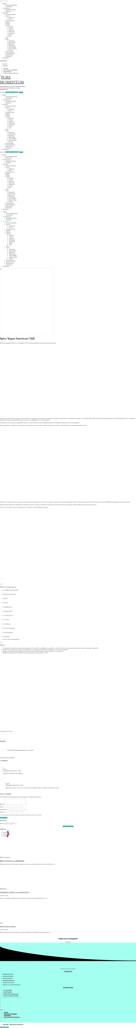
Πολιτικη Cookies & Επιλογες (10, 73)
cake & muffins (12, 47)
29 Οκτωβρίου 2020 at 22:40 (10, 771)
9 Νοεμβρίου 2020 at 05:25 (12, 785)
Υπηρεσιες (8, 11)
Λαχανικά (11, 27)
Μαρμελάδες (11, 45)
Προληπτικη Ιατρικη (11, 9)
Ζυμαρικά (11, 30)
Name (1, 807)
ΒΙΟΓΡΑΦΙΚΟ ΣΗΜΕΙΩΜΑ (10, 70)
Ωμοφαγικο (11, 41)
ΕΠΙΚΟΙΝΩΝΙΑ (7, 71)
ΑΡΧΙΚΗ (5, 68)
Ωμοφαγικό (11, 17)
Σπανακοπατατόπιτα (8, 926)
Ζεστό (10, 19)
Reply (19, 771)
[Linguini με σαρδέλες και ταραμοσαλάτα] (13, 886)
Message (2, 804)
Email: (2, 823)
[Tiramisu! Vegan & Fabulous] (18, 757)
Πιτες (1, 923)
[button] (68, 1010)
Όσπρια (10, 28)
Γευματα (8, 25)
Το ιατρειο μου (6, 8)
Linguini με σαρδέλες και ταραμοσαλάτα (14, 892)
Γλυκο (7, 39)
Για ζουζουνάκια (10, 20)
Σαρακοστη (9, 56)
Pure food (5, 13)
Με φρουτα (11, 44)
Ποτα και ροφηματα (11, 14)
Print (1, 584)
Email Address (3, 809)
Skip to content (4, 1)
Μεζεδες (8, 22)
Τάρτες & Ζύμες (12, 48)
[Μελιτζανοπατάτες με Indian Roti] (13, 854)
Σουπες (10, 34)
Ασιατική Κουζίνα (10, 53)
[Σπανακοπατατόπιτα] (13, 920)
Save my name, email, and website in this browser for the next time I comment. (21, 815)
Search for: (2, 92)
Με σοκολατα (11, 42)
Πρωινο (8, 16)
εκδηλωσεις (6, 58)
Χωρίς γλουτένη (10, 51)
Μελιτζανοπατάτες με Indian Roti (12, 861)
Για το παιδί (9, 6)
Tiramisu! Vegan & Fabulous (7, 757)
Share (4, 731)
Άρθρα (4, 3)
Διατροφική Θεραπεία (11, 5)
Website (2, 812)
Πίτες (9, 36)
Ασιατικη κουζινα (5, 857)
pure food (31, 343)
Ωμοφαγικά (11, 33)
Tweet (1, 731)
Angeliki (8, 343)
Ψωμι (7, 37)
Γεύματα (36, 343)
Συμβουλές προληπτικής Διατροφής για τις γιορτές (20, 750)
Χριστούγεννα (9, 55)
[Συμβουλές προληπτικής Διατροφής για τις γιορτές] (3, 750)
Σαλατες (8, 23)
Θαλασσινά (11, 31)
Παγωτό (10, 50)
